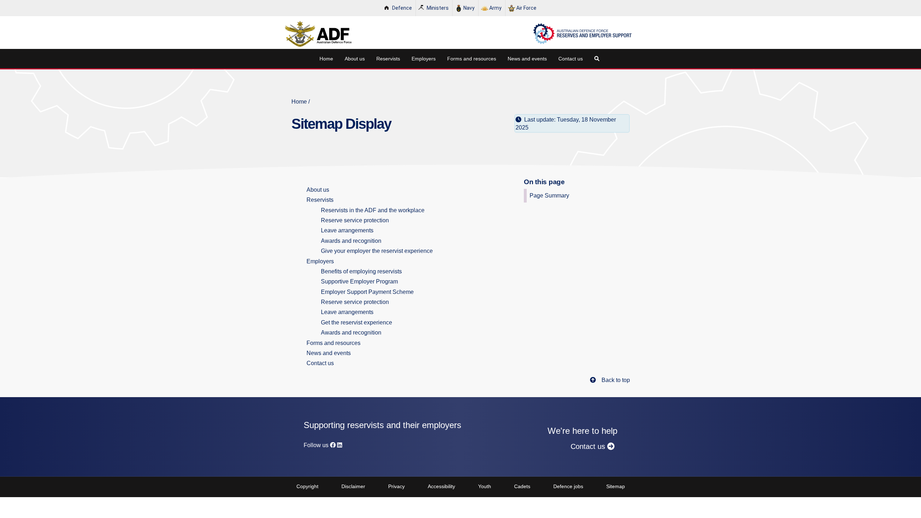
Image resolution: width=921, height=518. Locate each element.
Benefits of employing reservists (361, 271)
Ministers (438, 8)
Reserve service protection (355, 220)
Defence (402, 8)
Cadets (522, 486)
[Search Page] (598, 59)
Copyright (307, 486)
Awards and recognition (351, 241)
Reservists (388, 59)
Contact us (570, 59)
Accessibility (441, 486)
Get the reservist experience (356, 322)
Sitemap (615, 486)
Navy (469, 8)
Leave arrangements (347, 230)
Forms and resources (471, 59)
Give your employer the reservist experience (377, 251)
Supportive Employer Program (359, 281)
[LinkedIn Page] (339, 445)
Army (495, 8)
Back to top (616, 380)
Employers (424, 59)
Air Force (526, 8)
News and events (527, 59)
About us (355, 59)
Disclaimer (353, 486)
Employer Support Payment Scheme (367, 292)
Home (326, 59)
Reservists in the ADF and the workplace (373, 210)
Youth (484, 486)
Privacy (396, 486)
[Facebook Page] (333, 445)
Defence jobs (568, 486)
